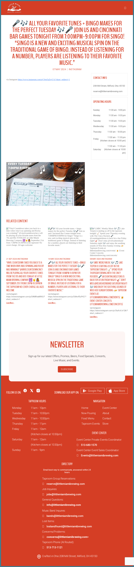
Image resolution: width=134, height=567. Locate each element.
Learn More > (10, 302)
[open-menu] (125, 8)
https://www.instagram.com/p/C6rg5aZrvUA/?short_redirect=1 (44, 79)
